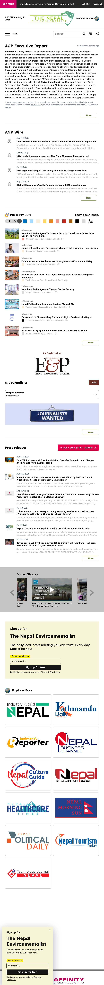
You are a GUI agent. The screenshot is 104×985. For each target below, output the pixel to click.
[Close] (49, 930)
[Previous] (12, 593)
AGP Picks (8, 4)
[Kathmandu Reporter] (28, 742)
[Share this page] (97, 33)
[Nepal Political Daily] (28, 840)
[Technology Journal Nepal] (28, 873)
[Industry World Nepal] (28, 709)
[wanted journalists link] (52, 366)
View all (98, 4)
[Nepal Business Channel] (76, 742)
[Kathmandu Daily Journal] (76, 709)
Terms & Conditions (50, 672)
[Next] (92, 593)
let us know (35, 105)
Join (93, 382)
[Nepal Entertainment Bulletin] (76, 775)
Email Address (20, 656)
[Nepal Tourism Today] (76, 840)
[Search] (84, 34)
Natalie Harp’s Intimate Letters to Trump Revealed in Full (40, 4)
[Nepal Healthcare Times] (28, 808)
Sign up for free (35, 667)
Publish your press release (76, 447)
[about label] (23, 239)
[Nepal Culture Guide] (28, 775)
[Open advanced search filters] (90, 34)
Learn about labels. (87, 214)
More (88, 115)
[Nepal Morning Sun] (76, 808)
